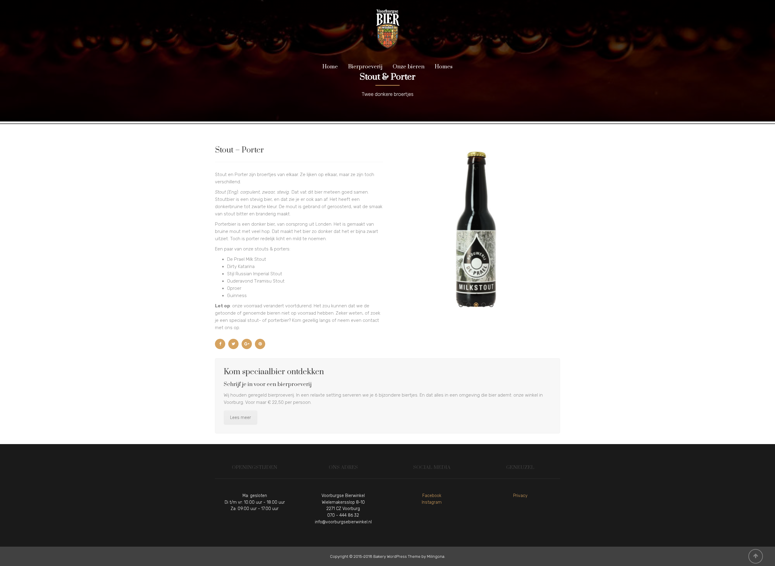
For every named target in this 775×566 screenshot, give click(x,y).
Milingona (435, 556)
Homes (444, 66)
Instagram (432, 502)
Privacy (520, 495)
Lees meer (240, 417)
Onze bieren (408, 66)
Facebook (431, 495)
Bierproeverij (365, 66)
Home (330, 66)
